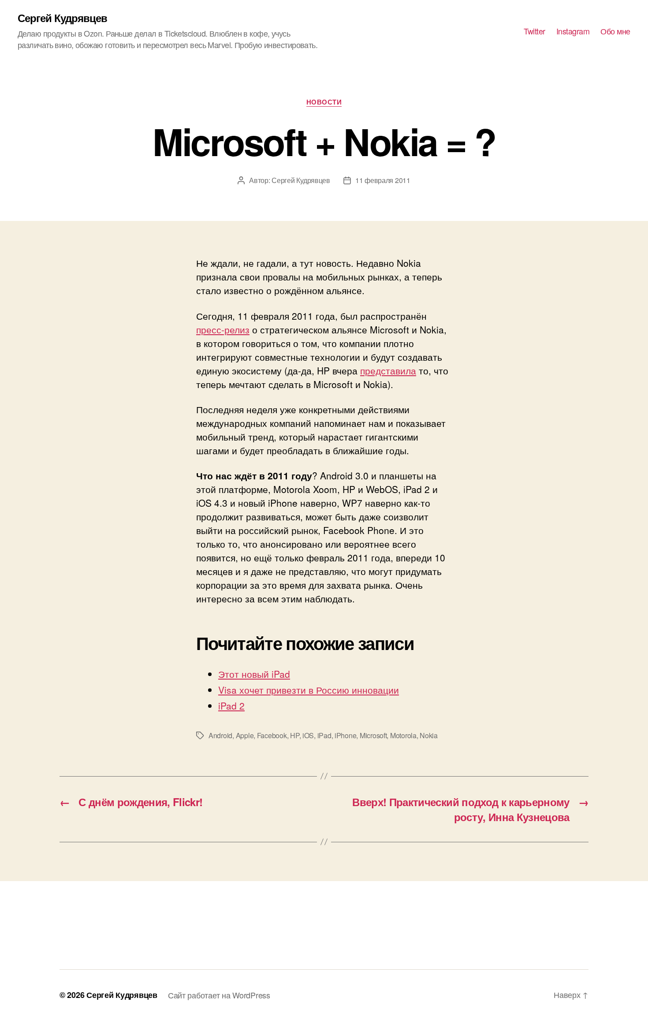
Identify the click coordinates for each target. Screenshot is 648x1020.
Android (220, 735)
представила (388, 370)
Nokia (429, 735)
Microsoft (373, 735)
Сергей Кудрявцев (62, 17)
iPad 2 (231, 705)
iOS (308, 735)
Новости (324, 102)
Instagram (573, 31)
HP (294, 735)
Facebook (272, 735)
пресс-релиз (223, 329)
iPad (324, 735)
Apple (245, 735)
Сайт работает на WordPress (219, 995)
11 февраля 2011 (382, 180)
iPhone (345, 735)
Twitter (534, 31)
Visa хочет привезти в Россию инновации (308, 689)
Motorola (403, 735)
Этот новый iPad (254, 673)
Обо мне (615, 31)
